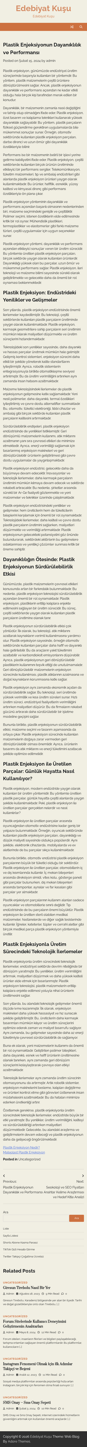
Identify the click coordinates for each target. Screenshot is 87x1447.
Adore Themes (19, 1441)
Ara (5, 1212)
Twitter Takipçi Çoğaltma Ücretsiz (23, 1256)
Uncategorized (29, 1159)
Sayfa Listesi (10, 1235)
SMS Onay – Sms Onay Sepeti (27, 1403)
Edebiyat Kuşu (43, 8)
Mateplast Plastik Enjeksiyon (24, 1152)
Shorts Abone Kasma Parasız (20, 1242)
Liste (6, 1228)
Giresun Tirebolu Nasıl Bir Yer (26, 1288)
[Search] (81, 27)
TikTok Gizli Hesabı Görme (19, 1249)
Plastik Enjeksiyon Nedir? (21, 1147)
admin (50, 61)
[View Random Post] (72, 27)
